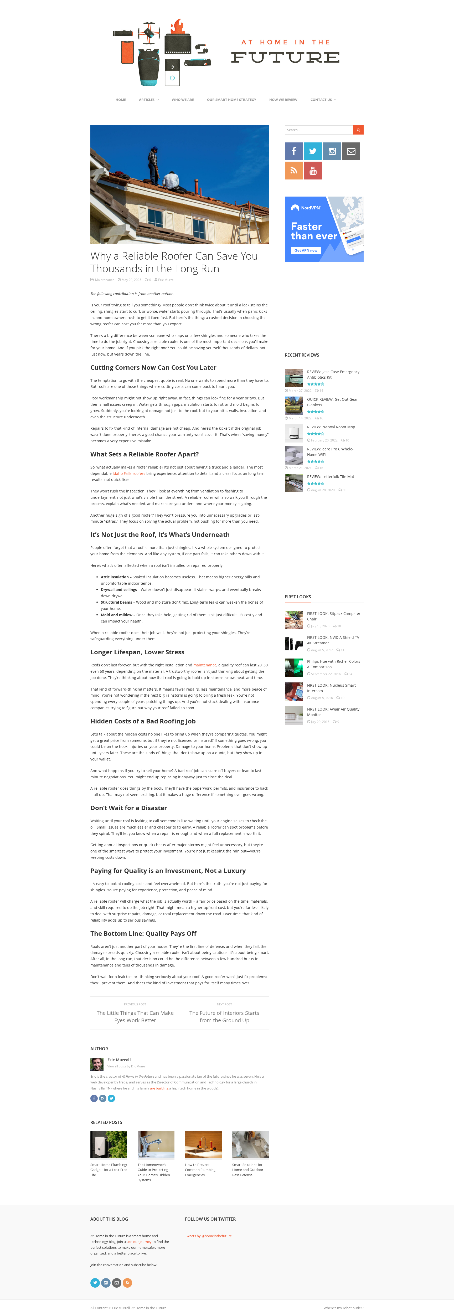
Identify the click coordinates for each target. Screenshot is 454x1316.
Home (121, 99)
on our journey (140, 1241)
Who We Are (183, 99)
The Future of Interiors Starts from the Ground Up (224, 1016)
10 (347, 440)
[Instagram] (102, 1097)
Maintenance (104, 279)
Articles (146, 99)
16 (321, 418)
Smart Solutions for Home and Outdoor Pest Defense (247, 1169)
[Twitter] (111, 1097)
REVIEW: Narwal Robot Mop (331, 426)
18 (339, 626)
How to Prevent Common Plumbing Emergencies (200, 1169)
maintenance (204, 664)
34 (350, 674)
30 (344, 490)
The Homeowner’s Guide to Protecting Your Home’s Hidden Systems (154, 1172)
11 (342, 650)
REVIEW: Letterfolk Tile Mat (330, 476)
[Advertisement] (324, 301)
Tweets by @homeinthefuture (208, 1235)
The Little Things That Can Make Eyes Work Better (135, 1016)
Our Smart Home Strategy (231, 99)
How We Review (283, 99)
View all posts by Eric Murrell (128, 1066)
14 (321, 390)
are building (159, 1088)
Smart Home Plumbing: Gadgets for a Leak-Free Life (108, 1169)
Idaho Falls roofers (129, 473)
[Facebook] (94, 1097)
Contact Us (321, 99)
